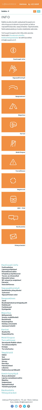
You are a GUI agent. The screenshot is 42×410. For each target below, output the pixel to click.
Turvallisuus (20, 171)
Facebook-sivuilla (17, 35)
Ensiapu (5, 347)
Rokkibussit (6, 305)
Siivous (4, 361)
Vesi (3, 357)
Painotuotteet (7, 366)
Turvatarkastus (7, 349)
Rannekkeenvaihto (9, 271)
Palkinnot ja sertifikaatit (11, 370)
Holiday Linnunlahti (9, 324)
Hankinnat (6, 359)
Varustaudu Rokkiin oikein (12, 342)
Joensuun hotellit (8, 326)
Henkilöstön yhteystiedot (11, 290)
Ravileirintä (6, 319)
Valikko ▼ (5, 11)
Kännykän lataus (8, 278)
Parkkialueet (7, 307)
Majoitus (21, 115)
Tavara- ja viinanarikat (10, 276)
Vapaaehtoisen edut (9, 295)
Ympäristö (21, 189)
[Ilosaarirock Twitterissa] (16, 406)
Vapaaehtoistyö (19, 78)
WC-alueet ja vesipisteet (11, 280)
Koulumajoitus (7, 322)
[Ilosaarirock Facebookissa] (12, 406)
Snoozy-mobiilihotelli (10, 317)
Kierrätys (5, 363)
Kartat (22, 134)
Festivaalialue (7, 267)
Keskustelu (20, 227)
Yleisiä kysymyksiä (9, 387)
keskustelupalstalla (10, 38)
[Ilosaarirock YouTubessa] (20, 406)
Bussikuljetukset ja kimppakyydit (14, 303)
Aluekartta (6, 332)
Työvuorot (6, 292)
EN (39, 11)
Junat (4, 301)
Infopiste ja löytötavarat (11, 274)
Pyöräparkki (6, 309)
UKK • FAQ (21, 208)
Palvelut (5, 282)
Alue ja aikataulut (8, 376)
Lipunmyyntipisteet (9, 269)
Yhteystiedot (20, 245)
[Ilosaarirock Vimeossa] (24, 406)
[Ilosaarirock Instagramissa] (28, 406)
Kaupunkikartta (8, 334)
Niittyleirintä (7, 315)
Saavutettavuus (8, 284)
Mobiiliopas (20, 152)
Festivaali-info (19, 59)
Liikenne (5, 368)
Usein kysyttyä (10, 373)
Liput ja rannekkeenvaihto (12, 378)
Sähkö (4, 355)
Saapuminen (20, 96)
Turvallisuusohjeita (9, 345)
